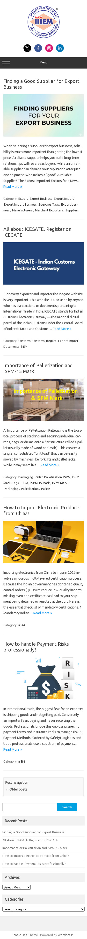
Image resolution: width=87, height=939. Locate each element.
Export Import (64, 198)
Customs (24, 340)
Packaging (25, 477)
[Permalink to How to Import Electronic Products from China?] (43, 562)
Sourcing (44, 204)
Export (23, 198)
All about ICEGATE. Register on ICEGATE (30, 840)
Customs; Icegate (44, 340)
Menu (43, 62)
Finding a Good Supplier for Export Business (33, 832)
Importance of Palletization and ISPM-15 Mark (34, 848)
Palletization (30, 488)
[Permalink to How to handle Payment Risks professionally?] (43, 698)
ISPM (24, 483)
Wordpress (65, 935)
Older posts (16, 789)
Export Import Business (20, 204)
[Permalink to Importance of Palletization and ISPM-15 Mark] (43, 420)
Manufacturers (22, 210)
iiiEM (24, 346)
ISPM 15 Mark (40, 483)
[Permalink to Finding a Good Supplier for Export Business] (43, 135)
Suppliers (72, 210)
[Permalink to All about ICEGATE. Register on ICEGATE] (43, 283)
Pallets (46, 488)
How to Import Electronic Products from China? (35, 855)
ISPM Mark (59, 483)
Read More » (12, 187)
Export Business (41, 198)
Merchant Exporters (49, 210)
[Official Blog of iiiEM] (43, 39)
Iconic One (20, 935)
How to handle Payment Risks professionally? (36, 646)
